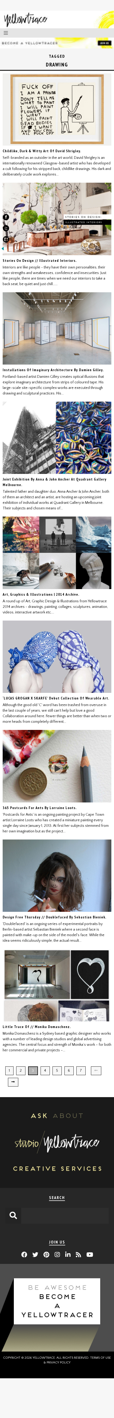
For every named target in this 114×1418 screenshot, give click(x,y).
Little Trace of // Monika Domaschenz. (37, 1026)
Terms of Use (100, 1357)
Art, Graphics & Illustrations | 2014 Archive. (41, 594)
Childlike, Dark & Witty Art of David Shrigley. (42, 151)
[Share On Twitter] (6, 229)
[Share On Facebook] (6, 218)
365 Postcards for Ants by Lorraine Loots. (40, 807)
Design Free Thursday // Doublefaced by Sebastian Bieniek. (54, 917)
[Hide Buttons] (2, 250)
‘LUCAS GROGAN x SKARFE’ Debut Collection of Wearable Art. (56, 698)
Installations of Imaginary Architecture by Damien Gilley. (53, 369)
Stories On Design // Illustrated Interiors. (40, 260)
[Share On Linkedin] (6, 240)
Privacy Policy (59, 1362)
